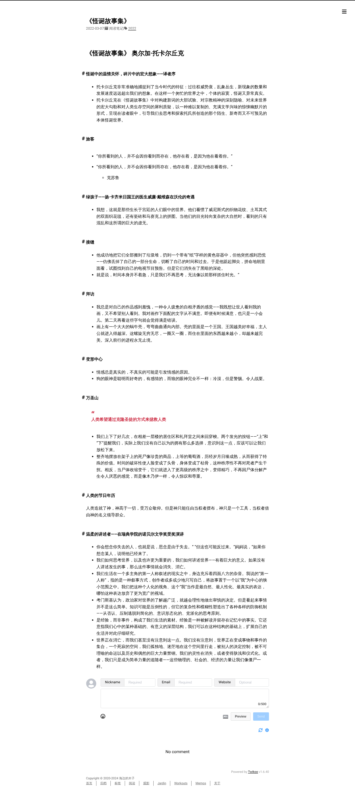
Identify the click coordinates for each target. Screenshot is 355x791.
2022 (132, 28)
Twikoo (253, 772)
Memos (200, 783)
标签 (118, 783)
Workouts (180, 783)
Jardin (161, 783)
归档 (103, 783)
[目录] (344, 11)
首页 (89, 783)
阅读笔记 (116, 28)
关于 (217, 783)
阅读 (132, 783)
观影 (146, 783)
